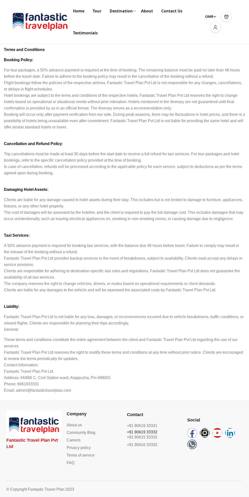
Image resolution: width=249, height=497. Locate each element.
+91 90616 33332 (142, 445)
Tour (97, 11)
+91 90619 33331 (142, 426)
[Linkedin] (230, 433)
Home (78, 11)
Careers (73, 440)
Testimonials (85, 33)
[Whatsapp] (192, 444)
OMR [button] (209, 16)
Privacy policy (79, 448)
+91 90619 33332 (142, 432)
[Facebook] (192, 433)
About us (74, 425)
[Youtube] (217, 433)
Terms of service (81, 455)
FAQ (70, 463)
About (147, 11)
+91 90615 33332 (142, 437)
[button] (226, 16)
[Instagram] (205, 433)
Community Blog (81, 432)
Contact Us (171, 11)
